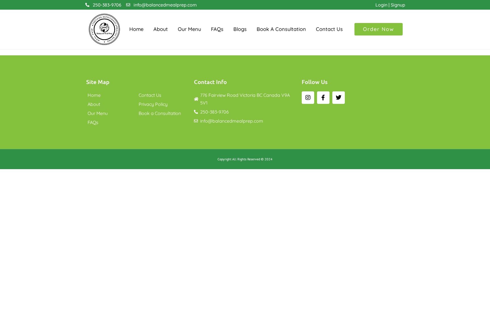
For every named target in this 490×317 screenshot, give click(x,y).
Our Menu (189, 29)
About (160, 29)
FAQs (217, 29)
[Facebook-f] (323, 97)
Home (136, 29)
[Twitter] (338, 97)
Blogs (240, 29)
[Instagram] (308, 97)
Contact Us (329, 29)
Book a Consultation (281, 29)
